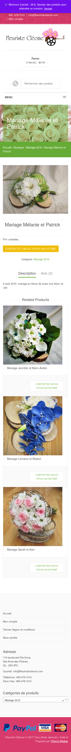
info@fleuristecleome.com (43, 15)
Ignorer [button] (48, 8)
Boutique (19, 147)
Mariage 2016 (34, 147)
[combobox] (35, 699)
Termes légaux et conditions (19, 629)
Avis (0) (47, 273)
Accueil (7, 147)
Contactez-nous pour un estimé (30, 249)
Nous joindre (10, 637)
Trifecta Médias (59, 741)
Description (27, 273)
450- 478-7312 (16, 15)
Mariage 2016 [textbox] (34, 700)
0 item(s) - (35, 60)
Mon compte (16, 19)
